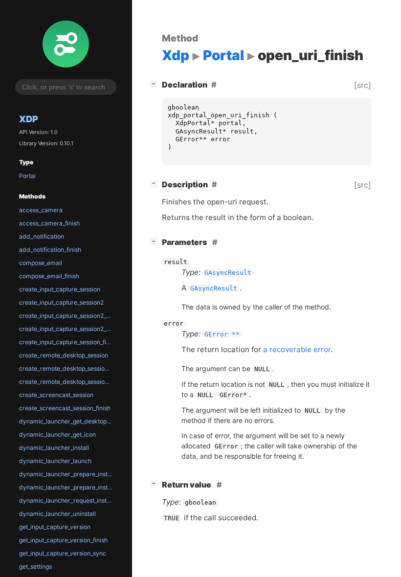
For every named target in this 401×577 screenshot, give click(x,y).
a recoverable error (297, 349)
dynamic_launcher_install (54, 447)
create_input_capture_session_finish (67, 342)
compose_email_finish (49, 276)
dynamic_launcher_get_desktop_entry (67, 421)
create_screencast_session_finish (65, 408)
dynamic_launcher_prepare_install (66, 474)
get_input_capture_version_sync (62, 553)
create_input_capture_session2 (61, 302)
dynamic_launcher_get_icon (57, 434)
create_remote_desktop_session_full (67, 381)
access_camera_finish (49, 223)
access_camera (41, 210)
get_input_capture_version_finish (63, 540)
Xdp (28, 118)
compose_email (40, 262)
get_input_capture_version (54, 527)
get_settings (35, 566)
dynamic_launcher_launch (55, 461)
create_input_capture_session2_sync (67, 329)
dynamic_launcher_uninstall (57, 513)
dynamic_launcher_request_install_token (67, 500)
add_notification (41, 236)
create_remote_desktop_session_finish (67, 368)
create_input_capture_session (59, 289)
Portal (27, 175)
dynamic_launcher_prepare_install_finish (67, 487)
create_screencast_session (56, 395)
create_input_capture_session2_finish (67, 315)
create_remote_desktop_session (63, 355)
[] (155, 83)
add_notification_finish (50, 249)
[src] (362, 85)
